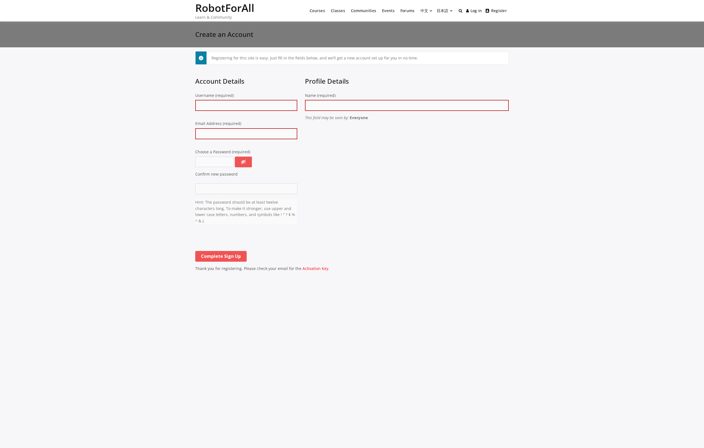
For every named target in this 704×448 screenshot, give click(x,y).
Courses (317, 10)
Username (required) (214, 95)
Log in (476, 10)
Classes (338, 10)
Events (388, 10)
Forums (407, 10)
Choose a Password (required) (222, 151)
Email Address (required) (218, 123)
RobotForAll (224, 8)
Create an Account (224, 34)
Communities (363, 10)
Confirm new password (216, 174)
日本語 (443, 10)
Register (499, 10)
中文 (424, 10)
